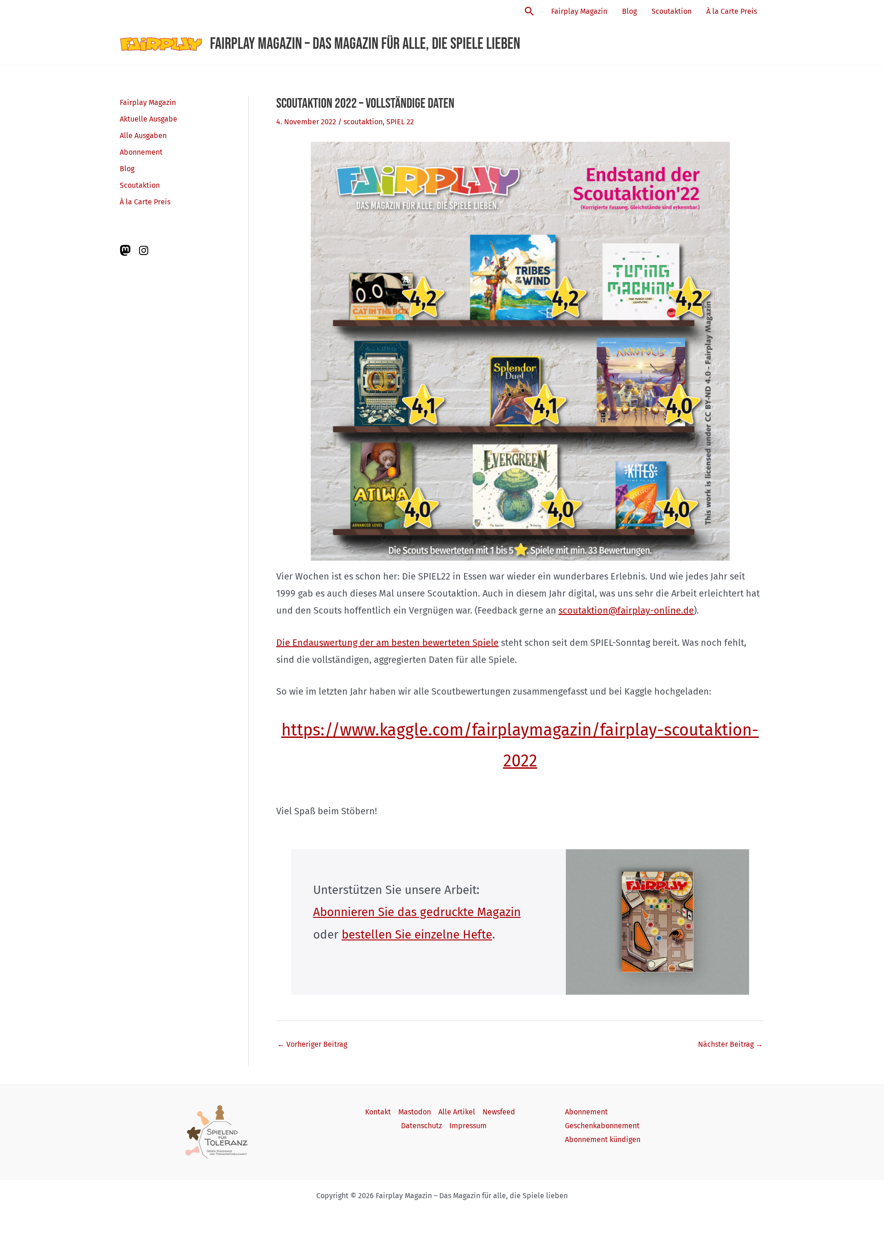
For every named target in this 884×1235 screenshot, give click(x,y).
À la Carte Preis (731, 11)
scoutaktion (363, 121)
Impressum (468, 1125)
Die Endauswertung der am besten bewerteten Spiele (387, 642)
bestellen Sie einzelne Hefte (417, 935)
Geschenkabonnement (602, 1125)
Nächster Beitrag (730, 1044)
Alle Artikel (456, 1111)
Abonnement (141, 152)
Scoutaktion (671, 11)
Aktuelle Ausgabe (148, 119)
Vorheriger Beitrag (312, 1044)
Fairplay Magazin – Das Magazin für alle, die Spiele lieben (365, 44)
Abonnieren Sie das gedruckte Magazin (417, 912)
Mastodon (414, 1111)
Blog (629, 11)
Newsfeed (499, 1111)
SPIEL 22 (400, 121)
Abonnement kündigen (602, 1139)
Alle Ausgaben (143, 135)
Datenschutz (421, 1125)
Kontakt (378, 1111)
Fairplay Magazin (579, 11)
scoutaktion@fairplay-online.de (626, 610)
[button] (529, 12)
